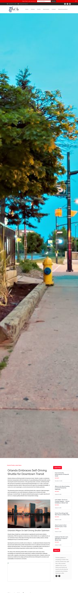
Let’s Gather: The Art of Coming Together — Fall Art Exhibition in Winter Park (62, 501)
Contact (54, 9)
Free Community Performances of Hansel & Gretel (62, 474)
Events (38, 9)
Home (26, 9)
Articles (33, 9)
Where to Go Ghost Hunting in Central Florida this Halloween (62, 488)
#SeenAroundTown (63, 9)
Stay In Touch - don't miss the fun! (29, 1)
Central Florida (11, 465)
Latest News (18, 465)
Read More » (57, 478)
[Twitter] (67, 4)
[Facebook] (65, 4)
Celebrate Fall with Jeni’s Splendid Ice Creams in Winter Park (61, 538)
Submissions (46, 9)
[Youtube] (70, 4)
